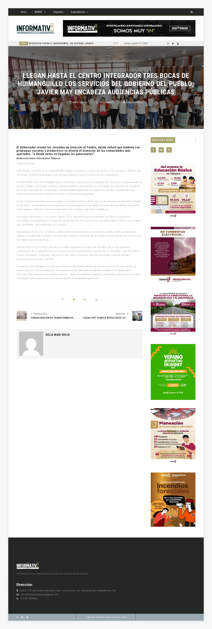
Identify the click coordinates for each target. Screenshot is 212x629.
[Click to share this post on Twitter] (74, 300)
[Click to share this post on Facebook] (63, 300)
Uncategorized (135, 102)
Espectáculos (78, 12)
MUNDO (38, 12)
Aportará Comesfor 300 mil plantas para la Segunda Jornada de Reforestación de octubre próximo (105, 43)
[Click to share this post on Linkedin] (96, 300)
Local (67, 43)
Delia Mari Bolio (58, 334)
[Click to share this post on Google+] (85, 300)
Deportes (58, 12)
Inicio (23, 12)
